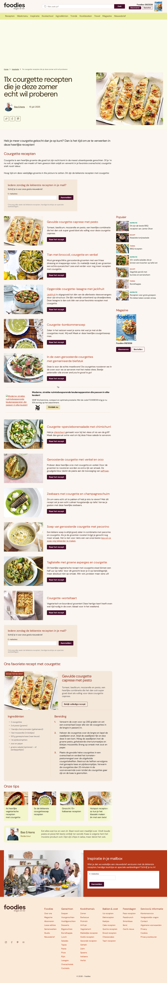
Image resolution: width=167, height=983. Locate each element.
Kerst (125, 925)
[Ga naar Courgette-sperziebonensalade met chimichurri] (23, 434)
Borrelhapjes (66, 933)
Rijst (63, 956)
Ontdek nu (53, 407)
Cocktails (65, 968)
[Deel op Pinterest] (18, 118)
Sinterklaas (128, 921)
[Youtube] (23, 942)
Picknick (84, 921)
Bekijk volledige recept (74, 704)
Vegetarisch (85, 929)
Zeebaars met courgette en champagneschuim (78, 494)
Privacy (144, 929)
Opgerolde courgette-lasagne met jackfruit (75, 289)
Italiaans (84, 956)
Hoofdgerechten (68, 921)
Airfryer (83, 925)
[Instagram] (6, 942)
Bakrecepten (108, 917)
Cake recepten (109, 925)
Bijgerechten (66, 929)
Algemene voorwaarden (151, 925)
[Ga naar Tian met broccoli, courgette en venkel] (23, 265)
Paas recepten (129, 913)
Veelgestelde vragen (150, 917)
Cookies (144, 933)
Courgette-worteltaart (62, 598)
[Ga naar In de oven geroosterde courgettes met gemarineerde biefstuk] (23, 368)
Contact (144, 921)
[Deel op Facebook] (12, 118)
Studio (47, 933)
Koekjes (106, 921)
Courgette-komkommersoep (66, 325)
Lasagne (65, 960)
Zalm (82, 948)
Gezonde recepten (88, 941)
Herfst (83, 960)
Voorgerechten (67, 917)
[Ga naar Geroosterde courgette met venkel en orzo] (23, 468)
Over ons (48, 913)
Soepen (64, 913)
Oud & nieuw (128, 929)
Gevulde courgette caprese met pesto (72, 222)
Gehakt (83, 944)
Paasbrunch (128, 917)
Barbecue (84, 917)
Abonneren (135, 8)
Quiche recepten (110, 929)
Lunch (64, 937)
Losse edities (50, 925)
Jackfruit (51, 294)
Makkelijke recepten (89, 933)
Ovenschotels (67, 964)
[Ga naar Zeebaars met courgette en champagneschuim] (23, 502)
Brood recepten (109, 933)
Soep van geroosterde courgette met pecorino (78, 526)
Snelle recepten (87, 937)
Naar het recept (56, 239)
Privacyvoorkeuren (149, 937)
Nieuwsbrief (49, 937)
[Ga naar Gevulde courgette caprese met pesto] (23, 231)
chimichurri (59, 432)
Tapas (64, 944)
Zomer (83, 913)
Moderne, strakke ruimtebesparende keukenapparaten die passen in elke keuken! (70, 394)
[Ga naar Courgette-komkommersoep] (23, 333)
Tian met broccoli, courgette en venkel (72, 255)
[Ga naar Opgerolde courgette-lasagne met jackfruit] (23, 299)
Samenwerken (50, 929)
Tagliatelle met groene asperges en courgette (77, 562)
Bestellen (147, 8)
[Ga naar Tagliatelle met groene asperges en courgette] (23, 571)
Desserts (65, 925)
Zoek (120, 6)
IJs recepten (108, 913)
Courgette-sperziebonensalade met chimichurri (79, 427)
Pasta (63, 948)
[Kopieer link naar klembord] (6, 118)
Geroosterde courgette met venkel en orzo (75, 459)
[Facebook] (12, 942)
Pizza (63, 952)
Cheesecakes (108, 937)
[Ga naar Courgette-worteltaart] (23, 605)
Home (6, 69)
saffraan (105, 470)
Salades (64, 941)
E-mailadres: (13, 194)
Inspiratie (15, 69)
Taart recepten (109, 941)
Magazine (48, 917)
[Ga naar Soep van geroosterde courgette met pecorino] (23, 537)
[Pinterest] (18, 942)
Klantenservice (147, 913)
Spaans (83, 952)
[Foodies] (21, 6)
